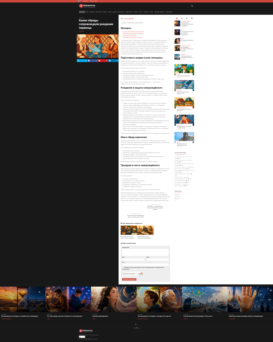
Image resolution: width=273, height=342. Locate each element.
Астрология (99, 12)
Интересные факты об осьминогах (182, 173)
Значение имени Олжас (179, 180)
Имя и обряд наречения (129, 35)
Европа (105, 12)
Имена (109, 12)
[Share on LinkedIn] (113, 61)
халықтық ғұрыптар (139, 22)
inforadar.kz (177, 196)
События (135, 12)
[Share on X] (82, 61)
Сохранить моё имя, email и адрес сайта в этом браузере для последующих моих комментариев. (143, 268)
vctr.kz (175, 199)
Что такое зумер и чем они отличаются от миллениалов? (187, 33)
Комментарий (126, 247)
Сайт (123, 262)
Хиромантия (169, 12)
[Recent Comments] (191, 18)
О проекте (85, 1)
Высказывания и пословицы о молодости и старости (187, 49)
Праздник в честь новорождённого (132, 37)
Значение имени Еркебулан (183, 75)
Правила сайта (93, 1)
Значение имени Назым (179, 182)
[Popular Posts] (181, 18)
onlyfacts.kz (177, 194)
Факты (151, 12)
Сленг (140, 12)
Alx (96, 339)
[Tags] (186, 18)
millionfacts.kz (177, 198)
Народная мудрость (159, 12)
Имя (123, 257)
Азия (87, 12)
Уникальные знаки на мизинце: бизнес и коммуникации (246, 316)
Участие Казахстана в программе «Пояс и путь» (198, 316)
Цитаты (115, 12)
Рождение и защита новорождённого (133, 33)
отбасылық (124, 22)
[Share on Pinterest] (102, 61)
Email (148, 257)
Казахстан (82, 12)
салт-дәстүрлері (131, 22)
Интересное (121, 12)
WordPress (88, 339)
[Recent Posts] (176, 18)
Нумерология (128, 12)
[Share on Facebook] (92, 61)
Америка (92, 12)
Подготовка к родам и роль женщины (133, 31)
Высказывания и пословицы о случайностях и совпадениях (187, 24)
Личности (145, 12)
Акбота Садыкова (129, 18)
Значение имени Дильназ (187, 40)
